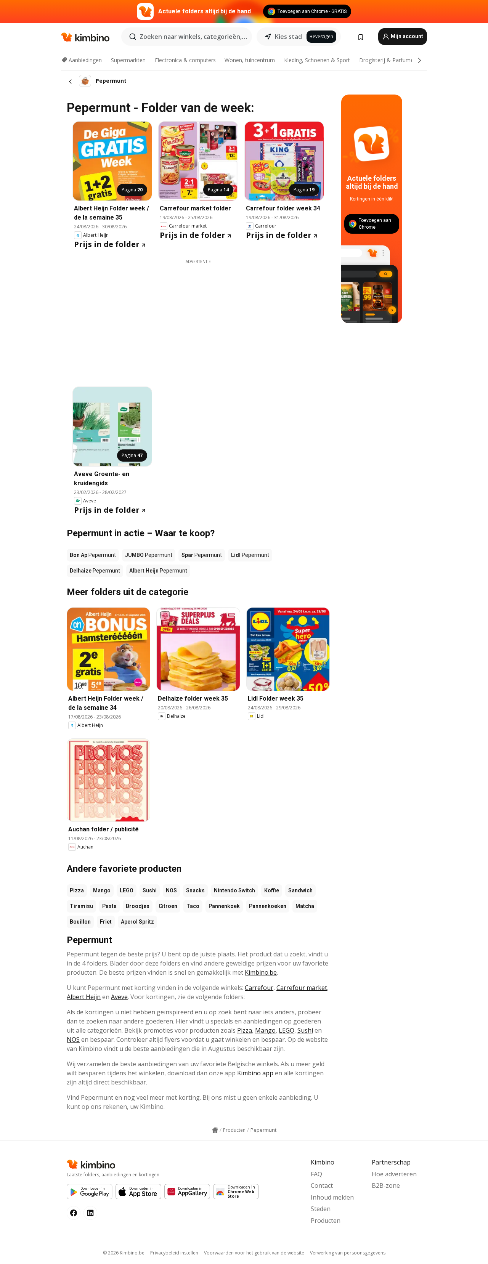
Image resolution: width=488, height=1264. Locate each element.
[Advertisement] (221, 318)
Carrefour (259, 987)
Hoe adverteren (394, 1174)
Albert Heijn (84, 997)
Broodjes (137, 906)
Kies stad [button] (288, 36)
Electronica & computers (185, 60)
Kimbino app (255, 1073)
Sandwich (300, 890)
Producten (325, 1220)
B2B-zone (386, 1185)
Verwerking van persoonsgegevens (347, 1253)
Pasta (109, 906)
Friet (106, 922)
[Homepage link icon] (215, 1130)
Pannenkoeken (267, 906)
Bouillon (80, 922)
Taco (192, 906)
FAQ (316, 1174)
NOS (171, 890)
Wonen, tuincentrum (250, 60)
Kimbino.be (261, 972)
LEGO (126, 890)
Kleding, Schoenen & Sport (317, 60)
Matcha (304, 906)
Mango (102, 890)
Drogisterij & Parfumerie (389, 60)
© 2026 (123, 1253)
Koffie (271, 890)
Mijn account (406, 36)
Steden (321, 1209)
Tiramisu (81, 906)
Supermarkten (128, 60)
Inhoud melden (332, 1197)
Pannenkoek (224, 906)
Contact (322, 1185)
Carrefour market (301, 987)
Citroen (168, 906)
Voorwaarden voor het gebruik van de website (254, 1253)
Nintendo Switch (234, 890)
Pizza (77, 890)
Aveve (119, 997)
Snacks (195, 890)
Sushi (150, 890)
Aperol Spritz (137, 922)
